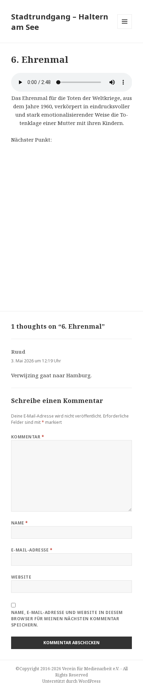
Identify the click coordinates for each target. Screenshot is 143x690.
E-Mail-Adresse (32, 550)
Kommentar (27, 437)
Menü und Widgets (125, 28)
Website (21, 577)
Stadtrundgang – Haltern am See (59, 21)
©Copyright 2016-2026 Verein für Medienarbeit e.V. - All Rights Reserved (72, 672)
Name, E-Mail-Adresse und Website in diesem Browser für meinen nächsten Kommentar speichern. (67, 618)
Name (19, 523)
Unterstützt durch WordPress (71, 681)
